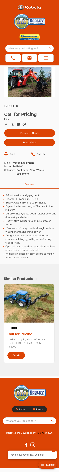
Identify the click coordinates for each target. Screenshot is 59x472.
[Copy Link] (24, 124)
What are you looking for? (23, 48)
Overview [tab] (29, 184)
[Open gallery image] (29, 82)
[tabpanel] (29, 82)
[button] (13, 58)
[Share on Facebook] (6, 124)
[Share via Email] (18, 124)
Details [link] (16, 355)
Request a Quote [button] (29, 133)
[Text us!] (47, 465)
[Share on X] (12, 124)
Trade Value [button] (29, 142)
